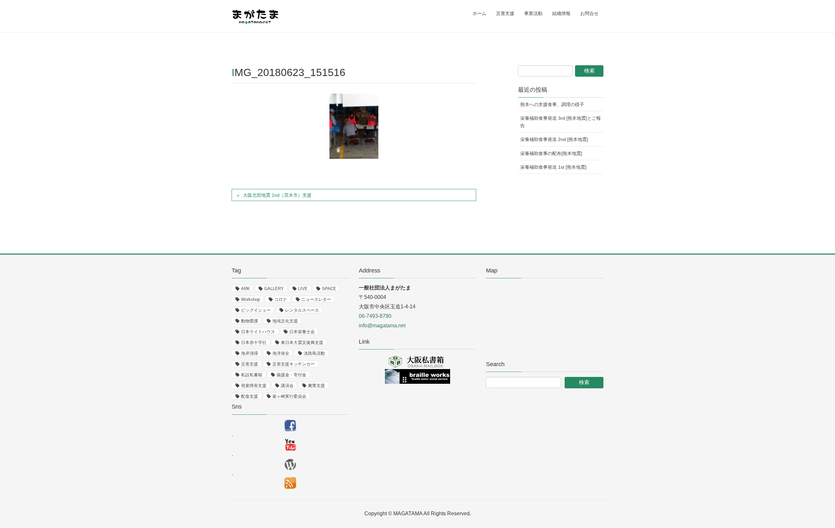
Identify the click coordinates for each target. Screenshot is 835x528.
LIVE (303, 288)
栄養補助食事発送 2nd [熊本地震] (554, 139)
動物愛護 (249, 320)
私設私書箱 (251, 374)
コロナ (280, 299)
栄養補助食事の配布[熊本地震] (551, 153)
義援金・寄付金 (291, 374)
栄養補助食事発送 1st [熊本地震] (553, 167)
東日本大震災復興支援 (302, 342)
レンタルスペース (302, 310)
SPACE (329, 288)
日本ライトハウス (258, 331)
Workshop (250, 299)
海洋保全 (280, 353)
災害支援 (249, 364)
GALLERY (274, 288)
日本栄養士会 (302, 331)
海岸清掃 (249, 353)
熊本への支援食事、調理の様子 (552, 104)
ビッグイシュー (256, 310)
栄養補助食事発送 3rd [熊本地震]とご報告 (560, 122)
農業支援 (316, 385)
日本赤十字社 (253, 342)
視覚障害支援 (253, 385)
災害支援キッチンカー (293, 364)
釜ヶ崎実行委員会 (289, 396)
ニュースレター (316, 299)
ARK (245, 288)
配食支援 (249, 396)
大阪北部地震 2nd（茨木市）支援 (277, 195)
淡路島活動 (314, 353)
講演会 (287, 385)
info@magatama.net (382, 325)
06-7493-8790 (375, 316)
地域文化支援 (285, 320)
